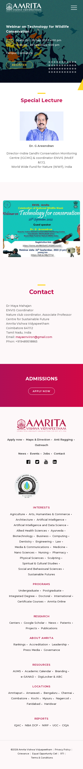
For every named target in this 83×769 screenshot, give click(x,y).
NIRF (45, 725)
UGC (55, 725)
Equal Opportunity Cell (44, 753)
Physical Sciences (32, 557)
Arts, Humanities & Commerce (49, 514)
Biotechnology (23, 536)
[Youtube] (46, 461)
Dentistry (25, 541)
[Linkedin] (55, 462)
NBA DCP (31, 725)
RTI (62, 753)
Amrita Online (56, 601)
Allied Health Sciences (32, 530)
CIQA (65, 725)
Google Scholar (34, 622)
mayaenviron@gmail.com (34, 337)
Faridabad (33, 703)
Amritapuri (15, 692)
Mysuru (47, 698)
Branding (61, 671)
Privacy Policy (63, 749)
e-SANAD (27, 676)
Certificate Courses (31, 601)
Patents (65, 622)
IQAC (17, 725)
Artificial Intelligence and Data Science (40, 525)
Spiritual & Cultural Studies (40, 563)
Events (34, 453)
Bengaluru (50, 692)
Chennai (66, 692)
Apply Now (41, 391)
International (62, 596)
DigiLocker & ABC (50, 676)
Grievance (23, 753)
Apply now (14, 439)
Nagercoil (62, 698)
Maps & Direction (38, 439)
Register (19, 64)
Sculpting (54, 557)
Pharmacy (59, 552)
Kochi (35, 698)
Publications (49, 628)
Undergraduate (29, 590)
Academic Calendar (38, 671)
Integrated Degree (22, 596)
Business (42, 536)
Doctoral (44, 596)
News (22, 453)
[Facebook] (28, 462)
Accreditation (38, 644)
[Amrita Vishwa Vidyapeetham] (24, 7)
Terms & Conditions (42, 757)
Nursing (43, 552)
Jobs (46, 453)
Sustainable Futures (41, 574)
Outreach (41, 445)
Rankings (19, 644)
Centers (14, 622)
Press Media (31, 649)
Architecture (24, 519)
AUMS (17, 671)
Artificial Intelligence (50, 519)
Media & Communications (32, 547)
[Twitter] (37, 462)
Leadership (59, 644)
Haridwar (50, 703)
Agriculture (17, 514)
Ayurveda (57, 530)
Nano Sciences (24, 552)
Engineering (43, 541)
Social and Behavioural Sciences (40, 568)
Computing (59, 536)
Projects (31, 628)
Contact (59, 453)
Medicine (59, 547)
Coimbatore (19, 698)
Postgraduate (52, 590)
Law (58, 541)
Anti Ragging (63, 439)
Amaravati (33, 692)
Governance (52, 649)
